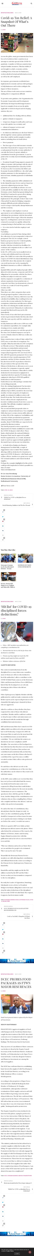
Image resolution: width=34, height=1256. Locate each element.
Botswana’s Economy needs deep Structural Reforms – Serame (7, 566)
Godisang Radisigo (12, 1175)
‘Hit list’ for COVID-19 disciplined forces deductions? (16, 610)
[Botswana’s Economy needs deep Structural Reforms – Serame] (8, 558)
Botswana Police (24, 899)
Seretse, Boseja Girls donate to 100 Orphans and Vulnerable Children (8, 585)
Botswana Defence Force (11, 899)
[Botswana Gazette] (17, 3)
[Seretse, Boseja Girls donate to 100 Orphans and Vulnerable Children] (8, 576)
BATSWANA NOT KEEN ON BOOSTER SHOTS (24, 566)
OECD (11, 490)
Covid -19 (6, 490)
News (11, 12)
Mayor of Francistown (25, 1175)
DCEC (5, 1175)
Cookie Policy (10, 1251)
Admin (3, 29)
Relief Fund (6, 901)
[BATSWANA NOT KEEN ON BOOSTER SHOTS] (25, 558)
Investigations (5, 12)
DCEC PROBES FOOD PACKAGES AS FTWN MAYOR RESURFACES (16, 983)
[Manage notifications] (30, 1252)
